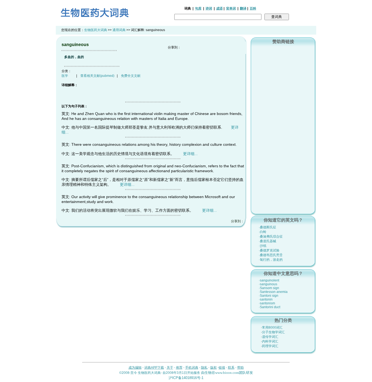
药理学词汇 (270, 346)
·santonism (267, 303)
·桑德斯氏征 (267, 227)
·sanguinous (268, 284)
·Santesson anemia (273, 292)
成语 (219, 8)
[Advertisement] (283, 128)
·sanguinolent (269, 280)
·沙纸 (262, 246)
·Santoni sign (268, 296)
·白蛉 (262, 232)
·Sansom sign (269, 288)
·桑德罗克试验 (269, 250)
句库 (198, 8)
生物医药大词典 (95, 30)
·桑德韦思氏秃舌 (271, 255)
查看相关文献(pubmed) (97, 76)
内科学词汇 (270, 341)
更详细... (190, 153)
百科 (253, 8)
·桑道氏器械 (267, 241)
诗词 (209, 8)
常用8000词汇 (272, 327)
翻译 (243, 8)
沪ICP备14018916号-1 (186, 378)
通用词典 (119, 30)
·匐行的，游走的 (271, 260)
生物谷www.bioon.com (222, 373)
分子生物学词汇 (273, 332)
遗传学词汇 (270, 337)
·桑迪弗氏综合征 (271, 236)
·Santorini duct (269, 307)
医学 (65, 76)
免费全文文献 (131, 76)
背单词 (231, 8)
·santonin (266, 299)
